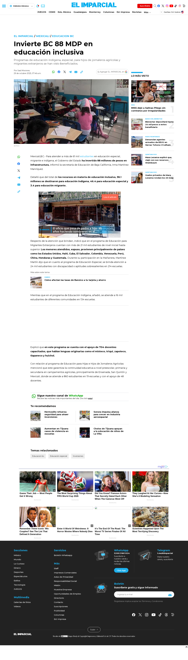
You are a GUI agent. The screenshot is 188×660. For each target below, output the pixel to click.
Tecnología (19, 585)
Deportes (18, 572)
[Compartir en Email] (76, 71)
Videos (17, 606)
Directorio (59, 598)
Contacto (58, 602)
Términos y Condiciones (152, 601)
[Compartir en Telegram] (70, 71)
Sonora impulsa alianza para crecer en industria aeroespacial (107, 414)
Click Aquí (121, 570)
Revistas (136, 12)
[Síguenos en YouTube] (171, 5)
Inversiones (78, 456)
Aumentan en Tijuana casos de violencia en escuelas (56, 431)
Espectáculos (20, 576)
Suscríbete (145, 6)
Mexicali (42, 36)
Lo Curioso (19, 563)
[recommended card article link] (36, 282)
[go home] (23, 634)
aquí (90, 398)
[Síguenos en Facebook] (159, 5)
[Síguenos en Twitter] (163, 5)
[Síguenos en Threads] (180, 5)
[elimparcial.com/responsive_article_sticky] (186, 646)
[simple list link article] (152, 92)
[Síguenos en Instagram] (167, 5)
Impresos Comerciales (65, 572)
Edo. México (64, 12)
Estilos (17, 580)
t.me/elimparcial (165, 553)
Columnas (108, 12)
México (17, 555)
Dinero (17, 568)
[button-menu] (4, 6)
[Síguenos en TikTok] (175, 5)
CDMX (52, 12)
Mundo (17, 559)
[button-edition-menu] (162, 12)
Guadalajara (80, 12)
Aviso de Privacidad (63, 577)
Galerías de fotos (22, 602)
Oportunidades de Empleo (67, 594)
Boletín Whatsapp (63, 555)
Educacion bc (63, 36)
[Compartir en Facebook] (59, 71)
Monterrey (95, 12)
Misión (57, 585)
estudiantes (86, 156)
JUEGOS (41, 12)
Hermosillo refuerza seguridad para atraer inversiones (56, 414)
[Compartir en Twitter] (65, 71)
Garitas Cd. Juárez (172, 12)
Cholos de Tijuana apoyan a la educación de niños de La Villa (109, 431)
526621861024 (122, 553)
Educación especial (58, 456)
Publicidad (59, 610)
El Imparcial (24, 36)
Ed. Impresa (123, 12)
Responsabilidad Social (65, 581)
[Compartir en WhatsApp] (53, 71)
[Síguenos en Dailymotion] (184, 5)
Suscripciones (61, 606)
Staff (56, 568)
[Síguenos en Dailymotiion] (172, 614)
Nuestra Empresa (63, 589)
